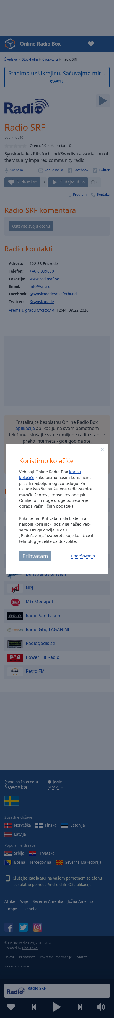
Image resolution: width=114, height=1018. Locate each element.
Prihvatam (35, 555)
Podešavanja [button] (83, 555)
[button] (102, 449)
